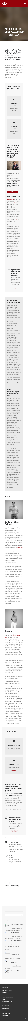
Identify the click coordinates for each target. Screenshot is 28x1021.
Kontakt (5, 992)
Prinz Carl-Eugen (14, 885)
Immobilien (5, 1015)
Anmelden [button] (13, 191)
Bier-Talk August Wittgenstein (16, 970)
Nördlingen (16, 202)
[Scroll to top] (25, 1018)
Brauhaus (5, 1011)
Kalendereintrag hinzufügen (15, 288)
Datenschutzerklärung (8, 997)
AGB (4, 999)
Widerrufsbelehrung (7, 1001)
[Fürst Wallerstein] (4, 3)
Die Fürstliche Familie (7, 990)
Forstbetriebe (6, 1008)
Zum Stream (13, 751)
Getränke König (6, 1013)
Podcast (7, 885)
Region (16, 219)
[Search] (14, 915)
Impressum (5, 994)
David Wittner (10, 199)
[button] (25, 3)
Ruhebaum (5, 1017)
